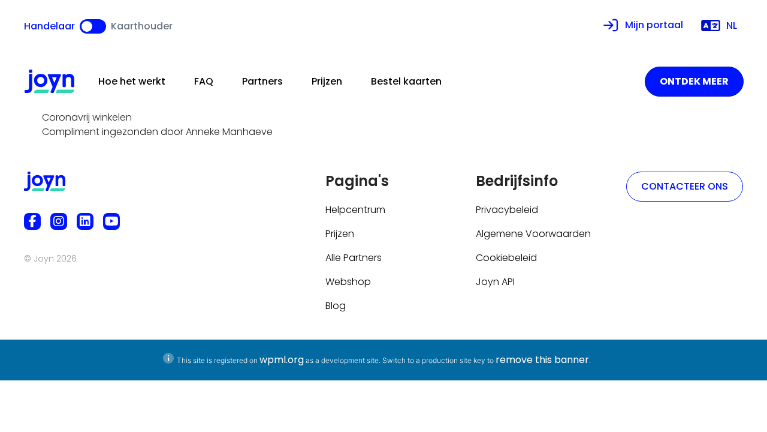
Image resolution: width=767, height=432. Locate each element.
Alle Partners (353, 258)
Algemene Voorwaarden (533, 234)
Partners (262, 81)
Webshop (348, 282)
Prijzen (327, 81)
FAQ (203, 81)
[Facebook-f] (32, 221)
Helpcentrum (355, 210)
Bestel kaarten (406, 81)
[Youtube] (111, 221)
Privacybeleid (507, 210)
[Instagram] (58, 221)
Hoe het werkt (131, 81)
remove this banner (542, 360)
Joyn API (495, 282)
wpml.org (281, 360)
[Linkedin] (85, 221)
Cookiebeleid (506, 258)
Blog (335, 306)
